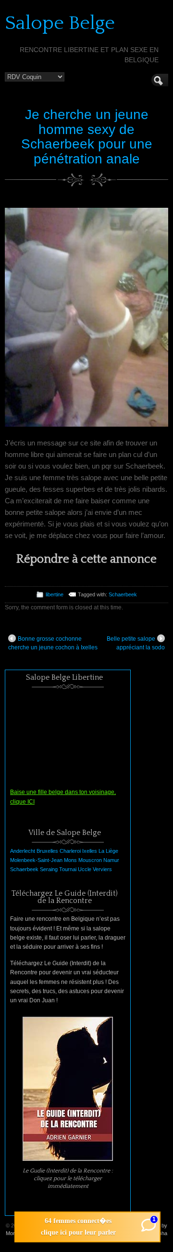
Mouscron (90, 860)
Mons (70, 860)
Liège (112, 851)
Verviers (102, 869)
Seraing (49, 869)
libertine (54, 594)
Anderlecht (22, 851)
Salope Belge (60, 23)
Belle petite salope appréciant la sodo (136, 643)
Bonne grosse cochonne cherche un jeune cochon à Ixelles (53, 643)
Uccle (84, 869)
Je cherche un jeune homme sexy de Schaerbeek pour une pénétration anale (86, 136)
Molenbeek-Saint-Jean (36, 860)
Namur (111, 860)
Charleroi (70, 851)
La (101, 851)
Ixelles (89, 851)
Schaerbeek (123, 594)
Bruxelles (47, 851)
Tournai (67, 869)
